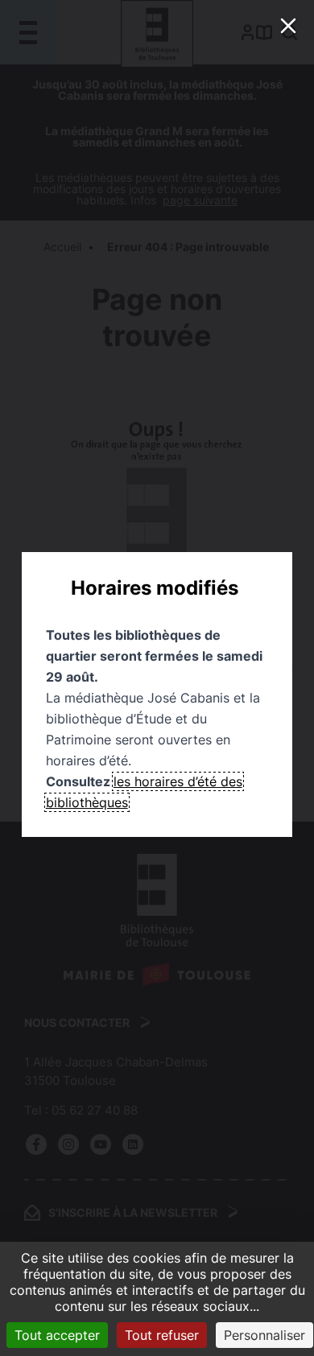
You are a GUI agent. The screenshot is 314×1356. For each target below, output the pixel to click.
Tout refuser (162, 1335)
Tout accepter (57, 1335)
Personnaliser (264, 1335)
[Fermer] (288, 25)
